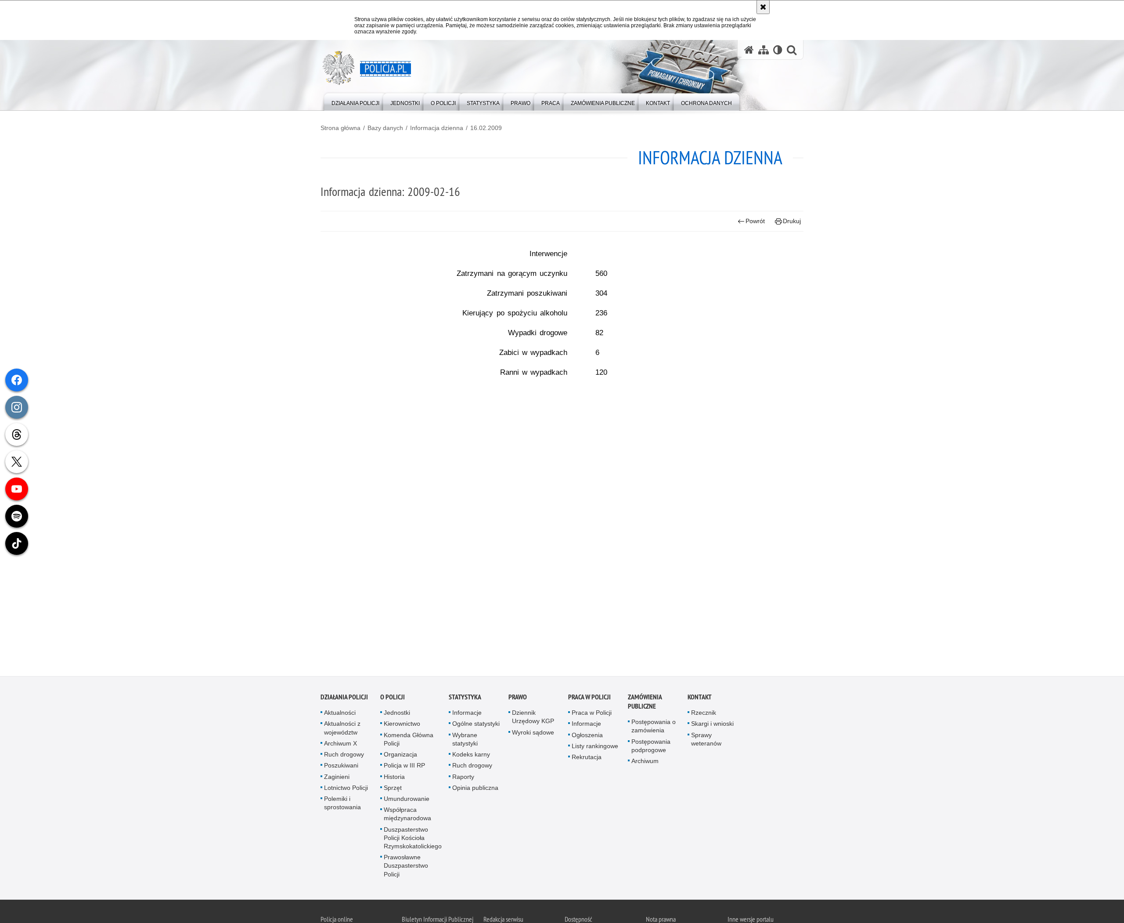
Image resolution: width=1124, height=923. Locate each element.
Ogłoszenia (587, 736)
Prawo (517, 699)
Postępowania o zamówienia (653, 728)
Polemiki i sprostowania (342, 804)
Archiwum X (340, 745)
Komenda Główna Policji (408, 741)
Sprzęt (393, 789)
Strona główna (340, 127)
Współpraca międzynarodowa (407, 815)
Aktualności (340, 714)
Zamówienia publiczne (645, 704)
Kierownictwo (402, 725)
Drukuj (792, 220)
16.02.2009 (486, 127)
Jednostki (397, 714)
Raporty (463, 778)
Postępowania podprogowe (650, 747)
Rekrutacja (587, 758)
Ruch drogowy (344, 756)
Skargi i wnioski (712, 725)
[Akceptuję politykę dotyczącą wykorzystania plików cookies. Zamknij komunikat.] (763, 7)
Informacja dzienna (436, 127)
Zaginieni (336, 778)
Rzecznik (703, 714)
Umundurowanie (406, 800)
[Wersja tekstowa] (777, 49)
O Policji (392, 699)
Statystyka (465, 699)
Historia (394, 778)
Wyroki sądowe (533, 734)
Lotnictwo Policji (346, 789)
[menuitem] (355, 101)
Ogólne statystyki (476, 725)
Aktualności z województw (342, 730)
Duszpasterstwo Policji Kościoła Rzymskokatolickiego (413, 839)
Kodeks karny (471, 756)
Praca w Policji (589, 699)
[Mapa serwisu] (763, 49)
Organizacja (400, 756)
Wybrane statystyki (465, 741)
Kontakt (700, 699)
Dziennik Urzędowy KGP (533, 719)
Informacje (467, 714)
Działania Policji (344, 699)
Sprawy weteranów (706, 741)
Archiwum (645, 762)
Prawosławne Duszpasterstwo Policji (406, 867)
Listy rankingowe (595, 747)
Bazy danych (385, 127)
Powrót (755, 220)
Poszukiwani (341, 767)
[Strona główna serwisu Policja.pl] (749, 49)
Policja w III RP (404, 767)
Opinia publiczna (475, 789)
